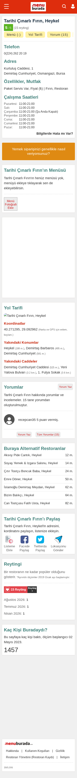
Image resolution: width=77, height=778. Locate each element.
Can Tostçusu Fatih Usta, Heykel (27, 503)
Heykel (9, 348)
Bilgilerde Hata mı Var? (54, 133)
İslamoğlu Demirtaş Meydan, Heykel (29, 487)
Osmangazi (45, 73)
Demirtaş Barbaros (40, 348)
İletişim (65, 757)
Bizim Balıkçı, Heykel (19, 495)
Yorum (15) (59, 35)
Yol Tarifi (35, 35)
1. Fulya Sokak (49, 372)
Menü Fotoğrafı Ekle (11, 204)
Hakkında (12, 750)
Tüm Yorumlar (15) (48, 434)
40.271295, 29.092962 (21, 329)
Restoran (61, 88)
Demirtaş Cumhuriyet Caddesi (26, 367)
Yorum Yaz (65, 386)
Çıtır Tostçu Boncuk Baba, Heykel (27, 471)
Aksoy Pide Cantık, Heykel (22, 455)
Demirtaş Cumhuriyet (20, 73)
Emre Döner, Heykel (18, 479)
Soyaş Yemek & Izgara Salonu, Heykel (31, 463)
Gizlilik (60, 750)
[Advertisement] (38, 257)
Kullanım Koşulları (37, 750)
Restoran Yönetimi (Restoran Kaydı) (30, 757)
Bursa (60, 73)
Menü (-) (14, 35)
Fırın (49, 88)
